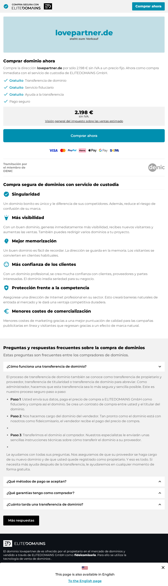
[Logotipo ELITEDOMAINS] (64, 544)
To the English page (85, 581)
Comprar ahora (148, 6)
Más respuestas (21, 520)
